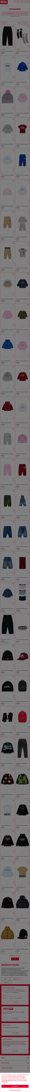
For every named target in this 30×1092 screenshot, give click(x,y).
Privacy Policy (23, 1080)
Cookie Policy (4, 1081)
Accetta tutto (15, 1086)
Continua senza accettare (15, 1090)
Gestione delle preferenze (7, 1080)
